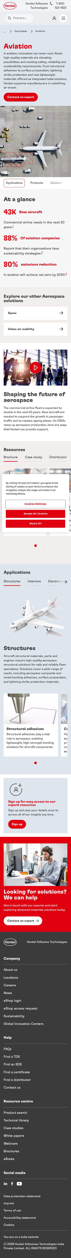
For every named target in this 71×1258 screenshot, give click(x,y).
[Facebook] (12, 1184)
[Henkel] (10, 942)
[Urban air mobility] (35, 329)
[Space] (35, 313)
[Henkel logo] (10, 5)
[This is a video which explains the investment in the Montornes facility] (35, 368)
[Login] (54, 18)
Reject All (35, 523)
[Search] (10, 18)
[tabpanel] (35, 642)
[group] (35, 731)
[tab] (11, 457)
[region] (35, 503)
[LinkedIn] (5, 1184)
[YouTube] (19, 1184)
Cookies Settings (35, 504)
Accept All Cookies (36, 513)
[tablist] (35, 545)
